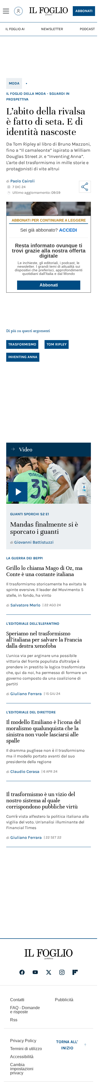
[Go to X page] (48, 972)
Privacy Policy (23, 1041)
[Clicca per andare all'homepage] (48, 954)
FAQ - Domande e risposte (25, 1010)
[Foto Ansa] (48, 480)
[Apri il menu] (6, 11)
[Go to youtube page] (35, 972)
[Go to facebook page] (22, 972)
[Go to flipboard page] (75, 972)
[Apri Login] (18, 11)
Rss (13, 1020)
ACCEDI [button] (68, 230)
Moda (14, 83)
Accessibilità (21, 1057)
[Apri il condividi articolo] (85, 187)
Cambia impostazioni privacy (21, 1069)
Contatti (17, 1000)
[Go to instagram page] (61, 972)
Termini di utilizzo (26, 1049)
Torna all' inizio (67, 1044)
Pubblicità (64, 1000)
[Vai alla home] (48, 11)
